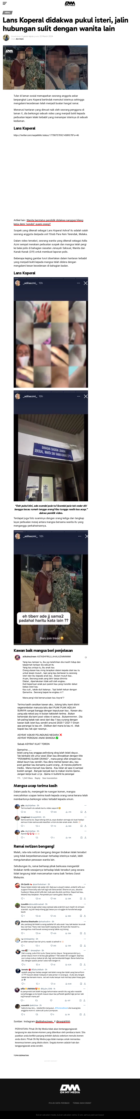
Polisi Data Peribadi (59, 1103)
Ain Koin (20, 39)
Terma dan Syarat (82, 1103)
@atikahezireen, (45, 1021)
